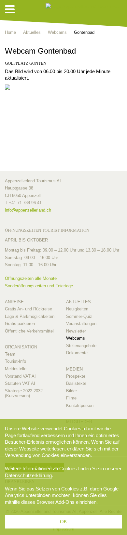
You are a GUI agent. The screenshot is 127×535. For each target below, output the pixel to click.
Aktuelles (78, 301)
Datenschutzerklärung (28, 475)
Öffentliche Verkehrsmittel (29, 331)
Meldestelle (15, 368)
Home (10, 32)
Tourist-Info (15, 361)
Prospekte (75, 376)
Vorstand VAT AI (20, 376)
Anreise (14, 301)
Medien (74, 369)
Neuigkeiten (77, 309)
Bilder (71, 390)
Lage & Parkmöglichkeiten (29, 316)
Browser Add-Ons (55, 502)
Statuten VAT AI (20, 383)
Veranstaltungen (81, 323)
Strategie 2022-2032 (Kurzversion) (24, 393)
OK (63, 521)
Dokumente (77, 352)
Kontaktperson (79, 405)
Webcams (75, 338)
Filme (71, 398)
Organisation (21, 347)
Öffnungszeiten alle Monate (31, 278)
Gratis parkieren (20, 323)
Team (10, 354)
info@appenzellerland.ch (28, 210)
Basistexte (76, 383)
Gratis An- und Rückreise (28, 309)
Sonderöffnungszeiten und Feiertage (39, 285)
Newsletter (76, 331)
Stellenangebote (81, 345)
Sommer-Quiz (79, 316)
